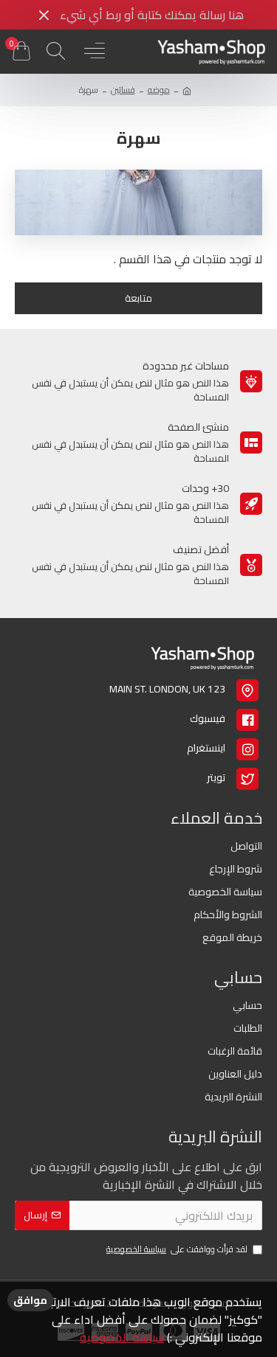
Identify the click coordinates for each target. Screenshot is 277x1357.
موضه (159, 90)
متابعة (138, 298)
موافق (30, 1300)
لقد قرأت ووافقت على (176, 1250)
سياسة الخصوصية (122, 1337)
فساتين (123, 90)
